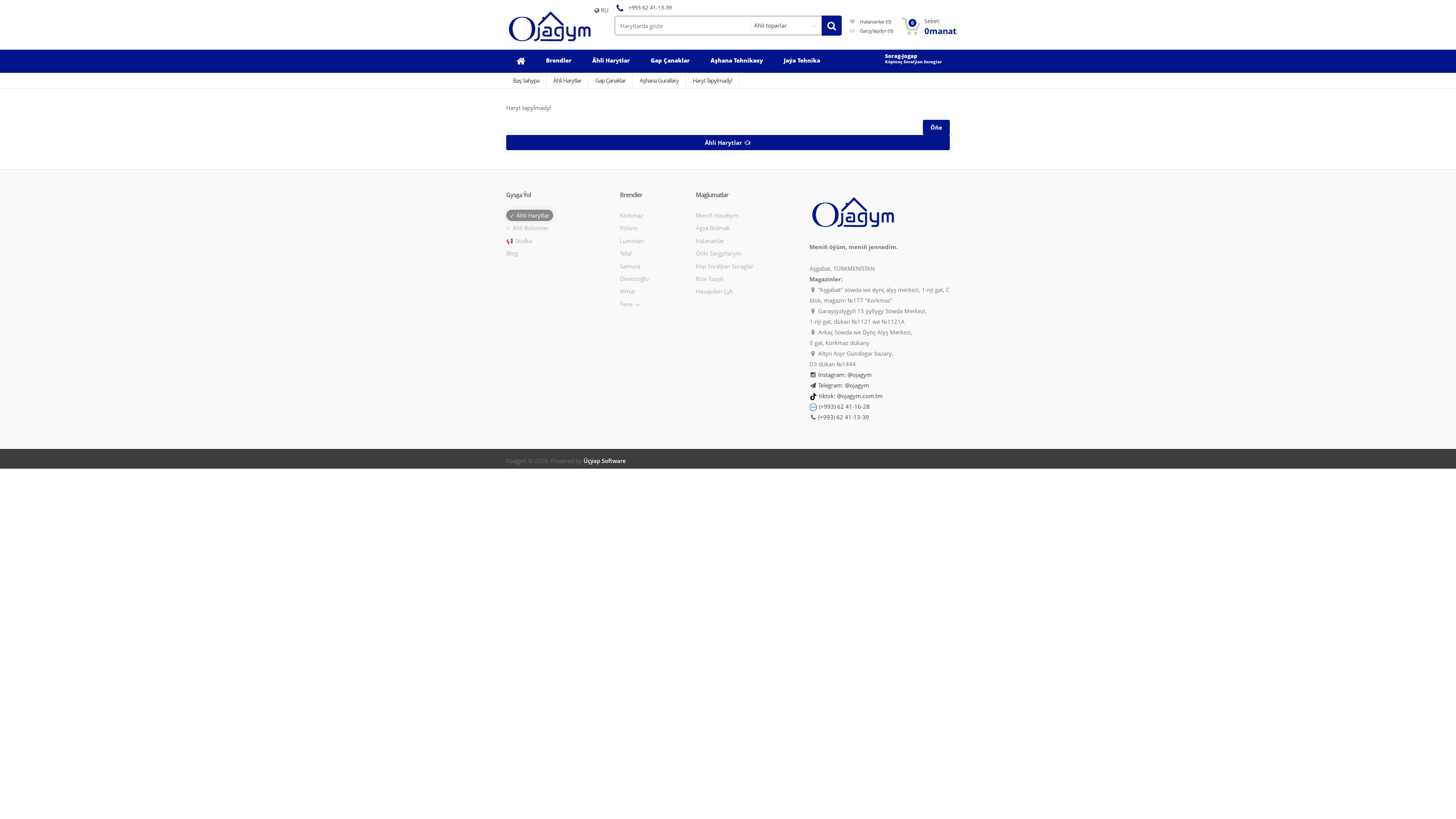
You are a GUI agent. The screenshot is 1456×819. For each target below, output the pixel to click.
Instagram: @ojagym (844, 374)
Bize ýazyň (709, 278)
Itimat (627, 291)
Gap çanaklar (610, 80)
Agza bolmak (713, 228)
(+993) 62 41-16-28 (844, 406)
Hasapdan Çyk (714, 291)
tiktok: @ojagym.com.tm (851, 396)
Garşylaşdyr (876, 30)
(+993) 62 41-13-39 (843, 417)
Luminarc (632, 241)
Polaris (629, 228)
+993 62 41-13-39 (650, 7)
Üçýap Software (605, 460)
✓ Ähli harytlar (529, 215)
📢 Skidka (519, 241)
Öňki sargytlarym (718, 253)
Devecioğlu (634, 278)
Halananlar (710, 241)
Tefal (626, 253)
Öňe (936, 127)
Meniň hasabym (717, 215)
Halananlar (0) (875, 21)
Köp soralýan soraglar (724, 266)
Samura (630, 266)
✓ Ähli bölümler (527, 228)
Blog (512, 253)
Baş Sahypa (526, 80)
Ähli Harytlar (567, 80)
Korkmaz (631, 215)
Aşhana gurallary (659, 80)
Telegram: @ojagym (843, 385)
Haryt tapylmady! (712, 80)
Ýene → (630, 304)
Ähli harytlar (724, 142)
